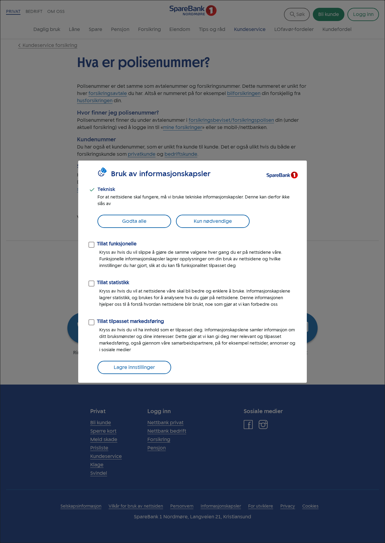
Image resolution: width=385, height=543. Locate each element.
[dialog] (192, 271)
